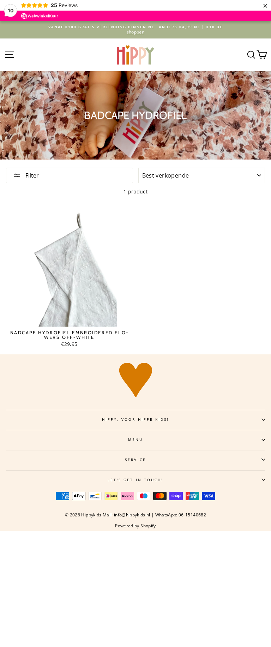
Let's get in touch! (135, 479)
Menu (135, 439)
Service (135, 459)
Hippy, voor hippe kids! (135, 419)
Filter (31, 175)
